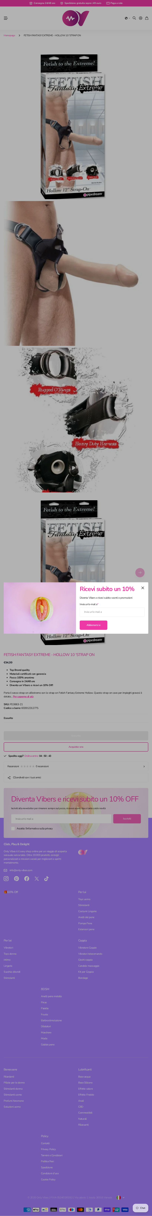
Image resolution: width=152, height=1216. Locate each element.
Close (142, 587)
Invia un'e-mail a (89, 604)
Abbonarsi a (93, 625)
